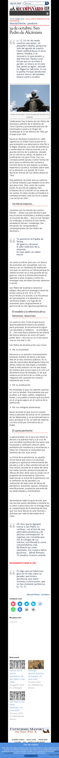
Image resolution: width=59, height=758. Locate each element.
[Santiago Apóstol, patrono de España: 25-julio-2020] (36, 664)
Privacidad (43, 740)
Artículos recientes (36, 742)
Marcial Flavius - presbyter (23, 23)
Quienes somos (18, 740)
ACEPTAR (31, 756)
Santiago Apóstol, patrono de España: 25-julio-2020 (36, 674)
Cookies (17, 742)
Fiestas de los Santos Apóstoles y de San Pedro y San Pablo (17, 676)
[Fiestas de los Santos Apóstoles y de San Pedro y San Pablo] (17, 664)
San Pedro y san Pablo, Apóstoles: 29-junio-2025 (17, 706)
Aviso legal (31, 740)
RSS (24, 742)
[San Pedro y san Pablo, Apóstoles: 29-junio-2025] (17, 695)
